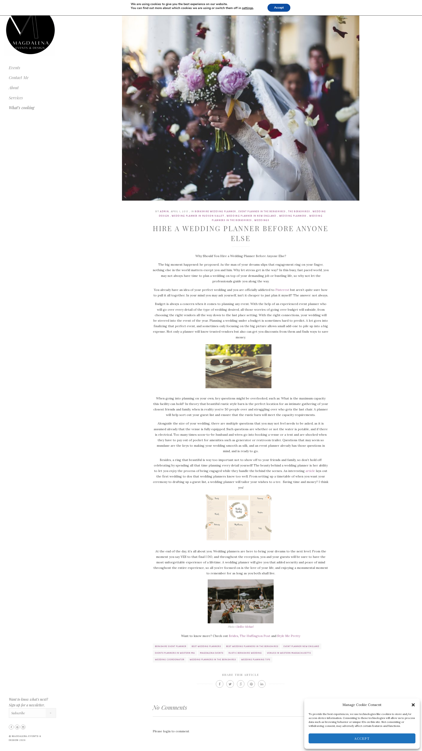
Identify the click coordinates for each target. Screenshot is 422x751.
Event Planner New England (301, 646)
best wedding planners (206, 646)
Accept (362, 738)
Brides (233, 636)
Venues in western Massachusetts (289, 652)
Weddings (261, 220)
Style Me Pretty (288, 636)
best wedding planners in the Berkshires (252, 646)
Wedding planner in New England (251, 215)
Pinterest (282, 290)
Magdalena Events (211, 652)
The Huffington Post (255, 636)
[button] (413, 705)
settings (247, 8)
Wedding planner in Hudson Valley (198, 215)
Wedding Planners (293, 215)
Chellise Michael (244, 626)
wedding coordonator (169, 659)
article (310, 471)
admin (164, 211)
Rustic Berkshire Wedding (245, 652)
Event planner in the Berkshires (262, 211)
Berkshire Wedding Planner (215, 211)
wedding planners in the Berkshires (213, 659)
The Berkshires (299, 211)
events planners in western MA (175, 652)
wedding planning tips (255, 659)
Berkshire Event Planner (170, 646)
